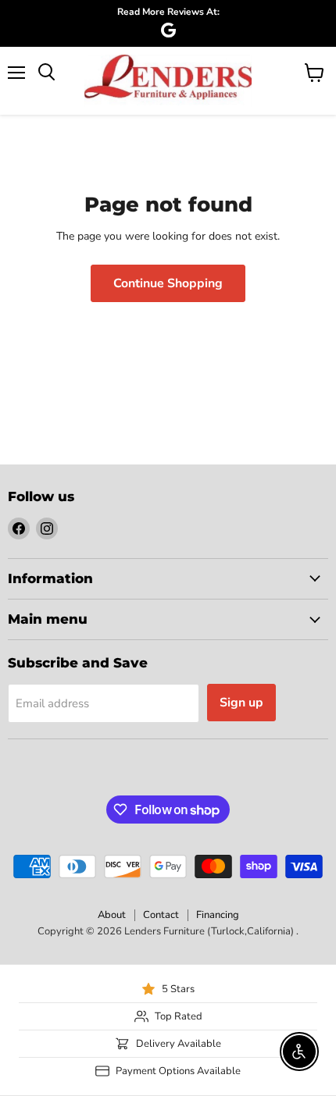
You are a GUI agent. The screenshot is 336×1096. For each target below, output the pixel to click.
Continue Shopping (168, 283)
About (112, 915)
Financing (217, 915)
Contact (161, 915)
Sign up (241, 702)
